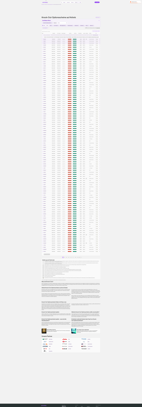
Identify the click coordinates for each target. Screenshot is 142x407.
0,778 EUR (75, 55)
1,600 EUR (74, 178)
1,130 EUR (69, 103)
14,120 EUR (74, 39)
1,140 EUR (74, 103)
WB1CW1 (44, 176)
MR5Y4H (44, 99)
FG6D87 (44, 49)
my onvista (68, 2)
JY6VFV (44, 184)
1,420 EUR (69, 151)
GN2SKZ (44, 55)
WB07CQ (44, 122)
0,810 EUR (74, 61)
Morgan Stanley (70, 346)
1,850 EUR (74, 226)
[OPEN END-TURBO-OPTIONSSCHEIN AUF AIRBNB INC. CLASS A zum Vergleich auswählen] (42, 95)
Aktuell (64, 2)
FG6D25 (44, 57)
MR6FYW (44, 59)
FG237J (44, 220)
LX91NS (44, 211)
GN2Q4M (44, 234)
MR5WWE (44, 222)
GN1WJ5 (44, 74)
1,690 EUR (74, 197)
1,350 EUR (74, 134)
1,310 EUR (75, 130)
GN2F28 (44, 136)
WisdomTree (50, 351)
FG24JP (44, 203)
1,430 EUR (69, 149)
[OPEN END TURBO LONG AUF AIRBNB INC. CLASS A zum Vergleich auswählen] (42, 51)
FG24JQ (44, 182)
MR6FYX (44, 53)
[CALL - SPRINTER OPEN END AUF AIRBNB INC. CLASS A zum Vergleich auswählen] (42, 47)
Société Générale (90, 346)
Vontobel (89, 348)
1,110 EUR (75, 101)
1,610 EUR (75, 182)
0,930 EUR (69, 72)
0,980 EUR (74, 76)
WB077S (44, 161)
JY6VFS (44, 151)
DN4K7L (44, 120)
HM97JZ (44, 95)
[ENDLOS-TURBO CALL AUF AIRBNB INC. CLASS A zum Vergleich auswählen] (42, 120)
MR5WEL (44, 209)
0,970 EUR (69, 76)
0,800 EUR (69, 61)
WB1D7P (44, 199)
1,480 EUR (74, 157)
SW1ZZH (44, 39)
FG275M (44, 101)
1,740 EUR (75, 205)
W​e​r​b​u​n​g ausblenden (77, 360)
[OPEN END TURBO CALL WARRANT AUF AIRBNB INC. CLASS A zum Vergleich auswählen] (42, 80)
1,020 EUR (74, 80)
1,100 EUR (74, 97)
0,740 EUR (69, 53)
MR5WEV (44, 134)
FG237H (44, 232)
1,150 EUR (75, 105)
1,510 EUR (69, 172)
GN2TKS (44, 178)
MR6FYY (44, 51)
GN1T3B (44, 157)
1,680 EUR (69, 197)
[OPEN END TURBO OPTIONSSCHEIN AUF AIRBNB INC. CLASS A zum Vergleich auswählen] (42, 138)
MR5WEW (44, 130)
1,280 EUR (74, 126)
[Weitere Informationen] (97, 39)
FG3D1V (44, 72)
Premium (72, 2)
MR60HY (44, 76)
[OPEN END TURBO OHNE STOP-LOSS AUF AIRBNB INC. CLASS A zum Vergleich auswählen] (42, 211)
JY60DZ (44, 228)
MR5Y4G (44, 105)
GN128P (44, 247)
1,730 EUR (69, 205)
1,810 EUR (69, 222)
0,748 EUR (69, 55)
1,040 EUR (69, 86)
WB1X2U (44, 226)
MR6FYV (44, 63)
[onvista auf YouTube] (63, 406)
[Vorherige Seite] (61, 257)
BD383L (44, 61)
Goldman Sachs (51, 341)
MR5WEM (44, 197)
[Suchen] (80, 2)
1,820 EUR (74, 222)
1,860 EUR (74, 228)
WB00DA (44, 236)
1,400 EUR (74, 147)
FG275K (44, 128)
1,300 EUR (69, 130)
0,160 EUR (74, 180)
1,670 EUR (69, 201)
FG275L (44, 111)
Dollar (82, 406)
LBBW (50, 346)
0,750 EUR (74, 53)
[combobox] (62, 23)
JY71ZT (44, 195)
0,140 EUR (69, 180)
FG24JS (44, 155)
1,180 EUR (75, 107)
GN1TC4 (44, 201)
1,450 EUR (74, 155)
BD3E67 (44, 205)
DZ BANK (89, 339)
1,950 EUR (74, 247)
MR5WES (44, 159)
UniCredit (69, 348)
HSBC (69, 341)
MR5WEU (44, 147)
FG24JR (44, 172)
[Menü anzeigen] (61, 2)
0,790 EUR (74, 59)
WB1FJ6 (44, 153)
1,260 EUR (69, 122)
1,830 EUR (74, 224)
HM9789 (44, 180)
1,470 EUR (69, 159)
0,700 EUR (74, 49)
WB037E (44, 145)
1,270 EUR (75, 122)
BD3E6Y (44, 86)
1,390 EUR (69, 147)
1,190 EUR (75, 109)
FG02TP (44, 41)
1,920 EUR (69, 247)
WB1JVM (44, 103)
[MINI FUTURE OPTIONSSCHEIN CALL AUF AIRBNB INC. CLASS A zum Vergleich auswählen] (42, 243)
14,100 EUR (69, 39)
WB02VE (44, 109)
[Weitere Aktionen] (99, 39)
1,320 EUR (69, 136)
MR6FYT (44, 70)
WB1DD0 (44, 132)
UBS (49, 348)
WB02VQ (44, 97)
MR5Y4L (44, 78)
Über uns (97, 406)
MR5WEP (44, 186)
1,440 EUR (74, 149)
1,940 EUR (69, 249)
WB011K (44, 88)
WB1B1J (44, 207)
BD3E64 (44, 126)
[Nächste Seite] (81, 257)
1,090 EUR (69, 97)
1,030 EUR (74, 84)
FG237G (44, 251)
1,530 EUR (74, 172)
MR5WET (44, 149)
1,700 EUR (75, 199)
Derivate (46, 4)
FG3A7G (44, 84)
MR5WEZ (44, 107)
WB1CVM (44, 224)
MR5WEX (44, 124)
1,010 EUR (69, 80)
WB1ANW (44, 80)
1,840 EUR (69, 226)
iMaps (88, 341)
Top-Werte (88, 406)
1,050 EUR (74, 86)
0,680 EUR (69, 49)
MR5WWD (44, 230)
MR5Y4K (44, 82)
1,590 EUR (69, 182)
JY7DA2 (44, 245)
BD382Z (44, 47)
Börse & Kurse (43, 4)
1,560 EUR (69, 174)
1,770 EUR (75, 211)
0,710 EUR (75, 51)
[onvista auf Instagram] (65, 406)
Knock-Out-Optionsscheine (50, 4)
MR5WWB (44, 249)
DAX (76, 406)
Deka (69, 339)
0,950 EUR (74, 72)
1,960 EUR (74, 251)
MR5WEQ (44, 174)
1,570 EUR (75, 174)
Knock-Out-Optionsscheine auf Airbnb (57, 4)
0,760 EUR (69, 57)
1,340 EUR (69, 134)
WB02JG (44, 170)
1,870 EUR (75, 232)
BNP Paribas (50, 339)
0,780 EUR (74, 57)
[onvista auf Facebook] (62, 406)
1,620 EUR (69, 211)
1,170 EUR (69, 107)
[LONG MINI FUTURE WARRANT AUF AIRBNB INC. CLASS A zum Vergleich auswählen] (42, 178)
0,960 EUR (74, 74)
